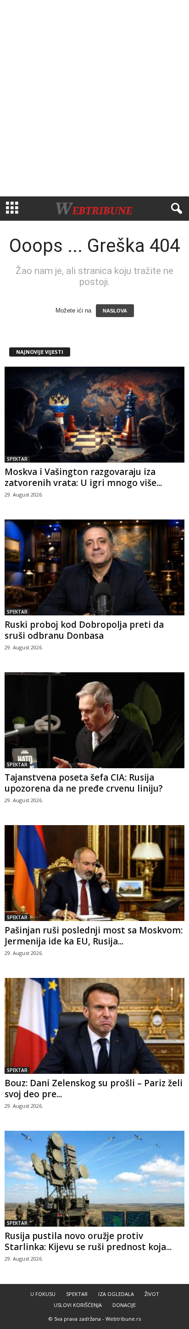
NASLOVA (115, 310)
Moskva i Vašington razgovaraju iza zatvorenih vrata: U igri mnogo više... (83, 477)
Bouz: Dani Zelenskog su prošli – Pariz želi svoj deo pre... (94, 1088)
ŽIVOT (152, 1293)
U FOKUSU (43, 1293)
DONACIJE (124, 1304)
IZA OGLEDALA (116, 1293)
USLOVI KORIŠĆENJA (78, 1304)
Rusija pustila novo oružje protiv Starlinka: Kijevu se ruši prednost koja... (88, 1241)
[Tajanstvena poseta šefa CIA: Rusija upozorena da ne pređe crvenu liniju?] (94, 720)
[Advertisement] (94, 98)
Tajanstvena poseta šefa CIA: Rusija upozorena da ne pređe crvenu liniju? (84, 782)
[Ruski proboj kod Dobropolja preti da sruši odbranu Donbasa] (94, 567)
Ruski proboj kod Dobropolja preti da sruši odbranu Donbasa (84, 630)
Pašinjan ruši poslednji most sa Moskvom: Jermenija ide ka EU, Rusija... (94, 935)
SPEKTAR (17, 459)
